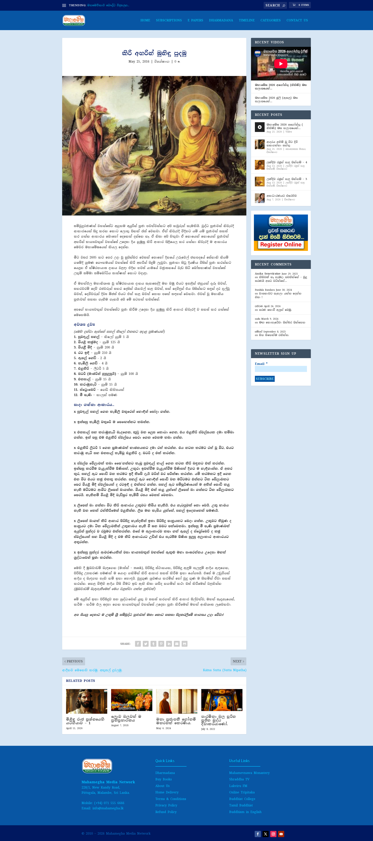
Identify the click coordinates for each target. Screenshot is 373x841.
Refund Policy (166, 812)
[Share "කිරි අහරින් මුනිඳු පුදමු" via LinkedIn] (169, 644)
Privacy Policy (166, 805)
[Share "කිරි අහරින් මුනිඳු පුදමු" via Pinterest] (161, 644)
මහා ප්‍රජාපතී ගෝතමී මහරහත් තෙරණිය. (176, 721)
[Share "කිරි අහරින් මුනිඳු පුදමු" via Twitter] (146, 644)
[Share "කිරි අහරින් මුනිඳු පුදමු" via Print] (184, 644)
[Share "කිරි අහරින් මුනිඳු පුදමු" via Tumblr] (153, 644)
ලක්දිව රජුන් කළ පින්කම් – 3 (287, 179)
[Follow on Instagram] (273, 834)
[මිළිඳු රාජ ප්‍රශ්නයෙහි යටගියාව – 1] (86, 701)
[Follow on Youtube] (281, 834)
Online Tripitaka (242, 792)
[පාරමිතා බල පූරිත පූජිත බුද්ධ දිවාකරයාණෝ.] (221, 700)
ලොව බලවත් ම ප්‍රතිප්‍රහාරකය (126, 718)
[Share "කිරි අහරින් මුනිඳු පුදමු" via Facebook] (138, 644)
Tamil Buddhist (241, 805)
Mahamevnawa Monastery (249, 773)
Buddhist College (242, 799)
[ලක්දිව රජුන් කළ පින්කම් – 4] (260, 165)
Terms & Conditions (170, 799)
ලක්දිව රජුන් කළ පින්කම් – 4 (287, 162)
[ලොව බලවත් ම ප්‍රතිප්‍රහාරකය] (131, 700)
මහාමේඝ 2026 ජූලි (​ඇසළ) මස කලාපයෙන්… (276, 99)
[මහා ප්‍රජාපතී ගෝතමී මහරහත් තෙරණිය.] (176, 701)
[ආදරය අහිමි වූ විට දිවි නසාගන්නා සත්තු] (260, 144)
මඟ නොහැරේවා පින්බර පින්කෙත (282, 322)
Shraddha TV (239, 779)
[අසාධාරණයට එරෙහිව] (260, 198)
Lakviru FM (238, 786)
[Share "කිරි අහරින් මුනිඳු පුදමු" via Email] (177, 644)
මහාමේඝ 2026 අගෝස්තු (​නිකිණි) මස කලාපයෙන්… (281, 86)
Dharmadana (221, 20)
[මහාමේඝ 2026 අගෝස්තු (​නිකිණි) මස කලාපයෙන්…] (260, 127)
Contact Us (297, 20)
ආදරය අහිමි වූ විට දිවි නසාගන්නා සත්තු (282, 143)
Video (289, 131)
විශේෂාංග (162, 61)
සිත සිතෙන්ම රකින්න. (274, 335)
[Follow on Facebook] (258, 834)
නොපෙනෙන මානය (295, 149)
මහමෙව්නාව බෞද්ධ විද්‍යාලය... (108, 5)
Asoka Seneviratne (268, 273)
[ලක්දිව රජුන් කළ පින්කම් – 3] (260, 181)
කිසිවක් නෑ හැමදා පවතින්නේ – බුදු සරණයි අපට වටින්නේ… (281, 279)
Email (261, 364)
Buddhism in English (245, 812)
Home (145, 20)
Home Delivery (167, 792)
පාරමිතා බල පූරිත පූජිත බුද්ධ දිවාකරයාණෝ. (218, 720)
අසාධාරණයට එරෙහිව (282, 195)
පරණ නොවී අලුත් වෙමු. (275, 309)
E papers (195, 20)
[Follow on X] (265, 834)
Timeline (247, 20)
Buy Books (163, 779)
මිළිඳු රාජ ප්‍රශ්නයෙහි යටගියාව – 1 (85, 721)
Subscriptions (169, 20)
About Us (162, 786)
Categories (271, 20)
